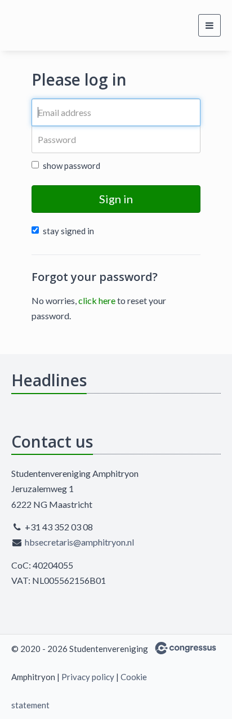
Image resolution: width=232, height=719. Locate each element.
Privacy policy (87, 677)
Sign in (116, 199)
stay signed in (68, 231)
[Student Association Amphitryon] (32, 25)
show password (71, 165)
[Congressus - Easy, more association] (185, 648)
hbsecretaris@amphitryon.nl (79, 542)
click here (96, 300)
